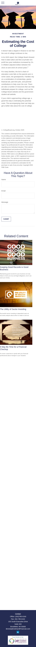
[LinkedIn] (18, 632)
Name (3, 179)
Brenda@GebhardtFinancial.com (18, 629)
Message (4, 202)
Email (3, 191)
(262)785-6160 (20, 616)
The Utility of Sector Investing (13, 309)
